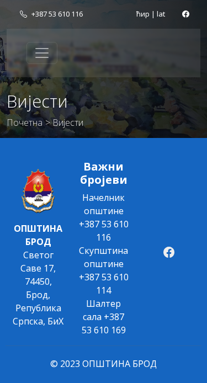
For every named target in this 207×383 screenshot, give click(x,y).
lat (161, 14)
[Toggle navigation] (41, 53)
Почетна (25, 122)
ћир (143, 14)
